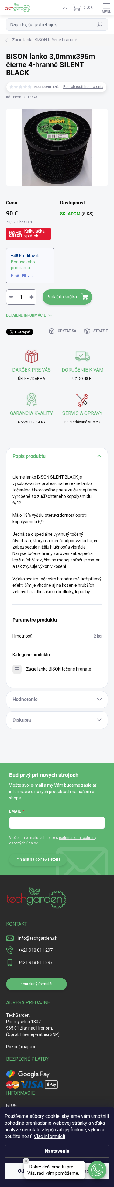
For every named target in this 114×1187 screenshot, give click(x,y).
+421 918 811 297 (35, 950)
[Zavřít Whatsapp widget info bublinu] (26, 1161)
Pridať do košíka (62, 296)
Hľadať (100, 24)
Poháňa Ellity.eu (22, 275)
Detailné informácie (26, 315)
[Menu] (106, 7)
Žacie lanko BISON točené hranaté (58, 669)
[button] (97, 1170)
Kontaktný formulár (37, 984)
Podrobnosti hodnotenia (83, 87)
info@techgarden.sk (37, 938)
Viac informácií (49, 1136)
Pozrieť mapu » (20, 1046)
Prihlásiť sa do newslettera (38, 859)
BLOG (11, 1105)
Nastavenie (57, 1151)
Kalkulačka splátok (34, 233)
